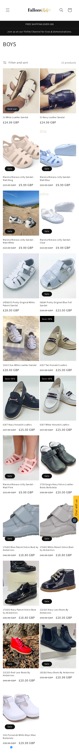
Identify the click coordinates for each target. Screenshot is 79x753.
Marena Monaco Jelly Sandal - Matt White (19, 241)
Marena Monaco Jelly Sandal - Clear (56, 241)
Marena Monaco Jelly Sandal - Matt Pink (19, 486)
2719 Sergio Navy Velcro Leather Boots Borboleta (56, 486)
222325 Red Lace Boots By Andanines (16, 674)
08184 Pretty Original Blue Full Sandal (56, 304)
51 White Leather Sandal (15, 117)
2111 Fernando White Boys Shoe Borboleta (19, 736)
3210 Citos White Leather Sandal (20, 365)
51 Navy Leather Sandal (52, 117)
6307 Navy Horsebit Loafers (17, 424)
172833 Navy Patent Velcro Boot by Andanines (19, 611)
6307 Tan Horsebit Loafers (53, 365)
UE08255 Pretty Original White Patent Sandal (19, 304)
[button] (7, 10)
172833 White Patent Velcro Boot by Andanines (57, 549)
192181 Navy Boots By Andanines (57, 672)
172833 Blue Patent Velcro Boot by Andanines (21, 549)
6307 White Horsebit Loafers (54, 424)
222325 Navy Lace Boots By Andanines (54, 611)
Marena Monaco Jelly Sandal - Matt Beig (19, 178)
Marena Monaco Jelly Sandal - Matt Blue (56, 178)
